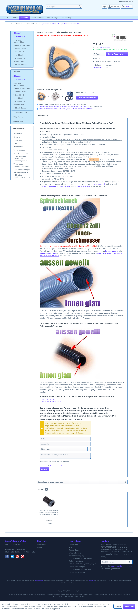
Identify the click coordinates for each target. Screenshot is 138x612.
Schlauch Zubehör (20, 65)
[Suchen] (80, 7)
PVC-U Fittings (18, 117)
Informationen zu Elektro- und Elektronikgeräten (20, 158)
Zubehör (42, 489)
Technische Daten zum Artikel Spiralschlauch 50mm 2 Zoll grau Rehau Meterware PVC (62, 35)
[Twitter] (13, 558)
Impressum (18, 140)
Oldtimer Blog (18, 121)
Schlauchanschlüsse (82, 186)
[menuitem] (64, 7)
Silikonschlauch (19, 58)
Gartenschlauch (20, 48)
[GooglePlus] (18, 558)
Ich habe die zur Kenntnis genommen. (64, 466)
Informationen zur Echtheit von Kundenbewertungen (22, 175)
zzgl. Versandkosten (105, 47)
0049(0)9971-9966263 (15, 549)
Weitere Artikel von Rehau (51, 401)
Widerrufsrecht (19, 150)
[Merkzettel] (104, 7)
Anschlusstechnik (19, 113)
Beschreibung (43, 115)
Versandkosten (39, 580)
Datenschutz (18, 147)
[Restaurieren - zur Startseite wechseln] (25, 10)
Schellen (16, 72)
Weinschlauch (19, 61)
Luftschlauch (18, 55)
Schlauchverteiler (63, 186)
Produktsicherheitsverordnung (50, 482)
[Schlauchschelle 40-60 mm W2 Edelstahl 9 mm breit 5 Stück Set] (55, 96)
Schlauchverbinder (49, 186)
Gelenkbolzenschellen (48, 253)
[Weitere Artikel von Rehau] (119, 37)
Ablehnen (118, 606)
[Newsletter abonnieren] (129, 562)
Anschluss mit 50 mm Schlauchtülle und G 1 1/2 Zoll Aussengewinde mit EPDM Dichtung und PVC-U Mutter (49, 512)
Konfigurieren (129, 606)
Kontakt (17, 137)
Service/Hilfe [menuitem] (126, 2)
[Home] (7, 17)
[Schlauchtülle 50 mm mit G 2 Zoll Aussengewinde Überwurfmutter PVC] (69, 96)
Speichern (44, 469)
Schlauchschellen (111, 251)
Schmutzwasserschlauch (23, 45)
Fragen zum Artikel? (49, 399)
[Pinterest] (23, 558)
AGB (15, 143)
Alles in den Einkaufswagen (86, 97)
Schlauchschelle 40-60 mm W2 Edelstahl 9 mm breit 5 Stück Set (60, 106)
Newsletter (18, 134)
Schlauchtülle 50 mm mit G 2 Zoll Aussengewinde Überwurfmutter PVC (63, 109)
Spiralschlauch (19, 37)
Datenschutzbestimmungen (59, 466)
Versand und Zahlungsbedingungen (22, 165)
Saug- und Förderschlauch (19, 41)
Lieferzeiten (97, 67)
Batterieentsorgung (21, 153)
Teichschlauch (19, 52)
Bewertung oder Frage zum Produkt (107, 61)
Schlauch (16, 33)
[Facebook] (8, 558)
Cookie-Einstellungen (22, 169)
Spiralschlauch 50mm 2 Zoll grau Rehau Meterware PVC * (66, 104)
